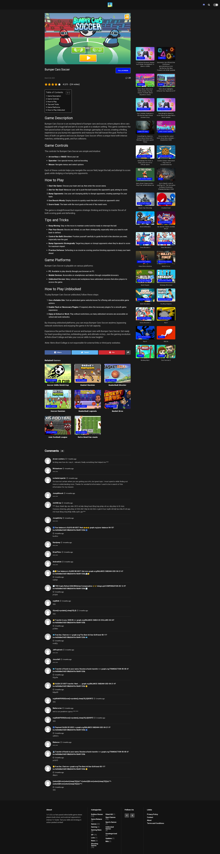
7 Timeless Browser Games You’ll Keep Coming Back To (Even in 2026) (145, 64)
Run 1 (166, 322)
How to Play (52, 102)
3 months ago (68, 552)
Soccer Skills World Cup (58, 385)
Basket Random (87, 385)
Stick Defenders (145, 227)
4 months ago (69, 468)
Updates (109, 838)
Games (161, 337)
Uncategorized (143, 109)
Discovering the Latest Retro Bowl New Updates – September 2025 (166, 138)
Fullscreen (123, 70)
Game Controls (53, 99)
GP (92, 835)
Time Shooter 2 (166, 247)
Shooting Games (144, 203)
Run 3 (145, 341)
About (149, 820)
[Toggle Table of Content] (66, 93)
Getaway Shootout (166, 285)
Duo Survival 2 (166, 360)
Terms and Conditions (155, 823)
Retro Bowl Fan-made (88, 437)
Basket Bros (117, 411)
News (161, 84)
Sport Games (51, 380)
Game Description (54, 96)
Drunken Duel (165, 208)
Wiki (160, 178)
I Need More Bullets (145, 266)
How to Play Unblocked (56, 110)
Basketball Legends (88, 411)
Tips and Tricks (53, 104)
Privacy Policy (152, 814)
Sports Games (111, 822)
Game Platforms (54, 107)
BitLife (166, 341)
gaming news (96, 830)
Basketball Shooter (117, 385)
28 (129, 78)
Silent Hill (109, 814)
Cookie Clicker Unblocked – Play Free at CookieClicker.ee (166, 162)
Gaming (141, 58)
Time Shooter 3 (145, 247)
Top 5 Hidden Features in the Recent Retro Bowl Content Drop (145, 115)
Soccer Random (58, 411)
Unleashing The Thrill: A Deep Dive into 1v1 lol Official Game (145, 162)
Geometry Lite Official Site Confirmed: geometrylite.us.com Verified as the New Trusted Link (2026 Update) (166, 66)
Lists (93, 838)
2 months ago (59, 787)
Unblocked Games (165, 131)
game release (143, 131)
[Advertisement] (155, 27)
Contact (150, 817)
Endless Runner (164, 318)
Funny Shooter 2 (145, 322)
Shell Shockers (145, 304)
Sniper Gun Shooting (145, 208)
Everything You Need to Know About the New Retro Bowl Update (166, 115)
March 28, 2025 (50, 78)
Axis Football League (57, 437)
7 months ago (71, 459)
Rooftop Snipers (166, 304)
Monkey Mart (145, 360)
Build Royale (145, 285)
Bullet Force (166, 266)
